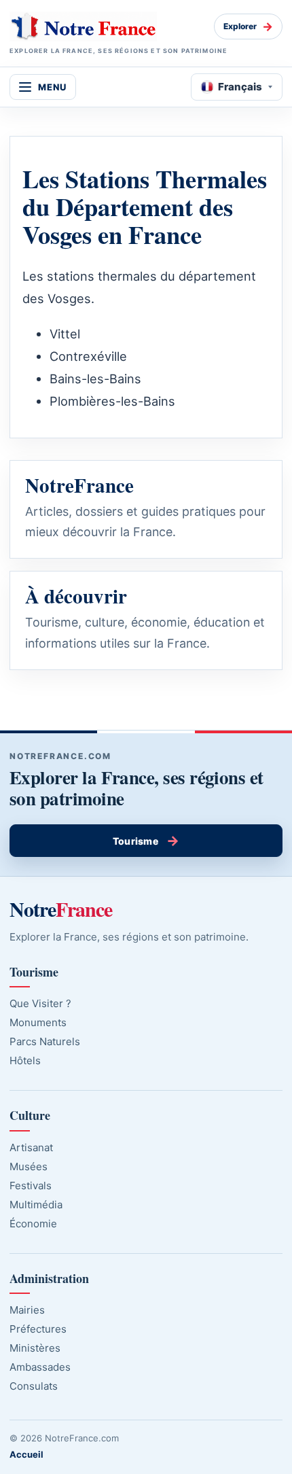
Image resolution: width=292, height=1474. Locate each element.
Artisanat (31, 1147)
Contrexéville (88, 356)
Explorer (248, 26)
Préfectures (38, 1328)
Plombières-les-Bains (112, 400)
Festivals (31, 1185)
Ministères (35, 1347)
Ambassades (40, 1367)
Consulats (34, 1386)
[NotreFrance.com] (107, 26)
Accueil (26, 1454)
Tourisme (146, 840)
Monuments (38, 1022)
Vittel (65, 333)
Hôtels (25, 1060)
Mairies (27, 1309)
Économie (33, 1223)
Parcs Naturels (45, 1041)
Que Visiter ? (40, 1003)
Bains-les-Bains (95, 378)
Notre (60, 908)
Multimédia (36, 1204)
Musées (29, 1166)
